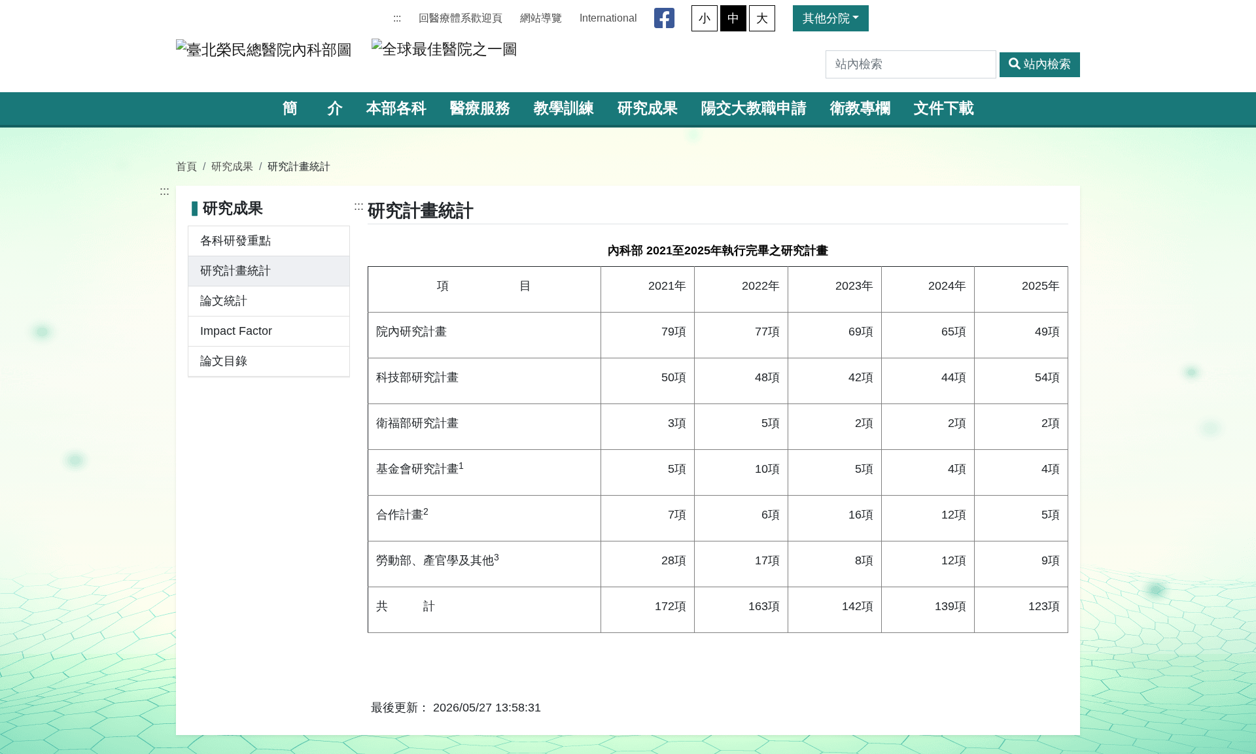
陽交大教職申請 (754, 108)
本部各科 (396, 108)
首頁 (186, 166)
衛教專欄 (860, 108)
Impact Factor (236, 330)
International (608, 18)
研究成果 (648, 108)
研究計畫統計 (235, 270)
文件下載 (944, 108)
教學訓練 (564, 108)
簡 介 (313, 108)
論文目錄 (223, 361)
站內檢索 (1047, 64)
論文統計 (223, 300)
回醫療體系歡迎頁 (460, 18)
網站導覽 (541, 18)
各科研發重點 (235, 240)
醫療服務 (480, 108)
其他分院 (826, 18)
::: (397, 18)
